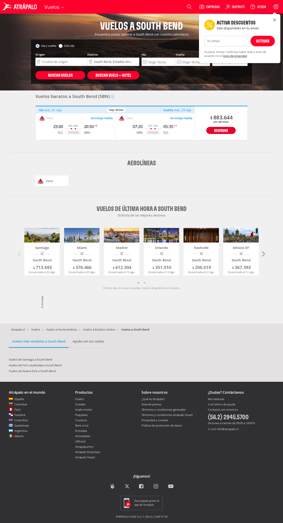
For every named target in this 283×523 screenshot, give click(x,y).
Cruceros (81, 420)
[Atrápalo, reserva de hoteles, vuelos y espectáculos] (20, 7)
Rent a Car (82, 425)
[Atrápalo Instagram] (156, 486)
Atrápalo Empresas (87, 452)
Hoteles (80, 404)
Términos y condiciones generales (163, 410)
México (19, 436)
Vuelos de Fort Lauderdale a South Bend (35, 365)
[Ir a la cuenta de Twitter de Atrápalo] (127, 486)
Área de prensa (151, 404)
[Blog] (112, 486)
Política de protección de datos (162, 425)
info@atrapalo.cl (227, 429)
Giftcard (80, 441)
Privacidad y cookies (155, 420)
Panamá (19, 415)
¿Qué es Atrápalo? (153, 399)
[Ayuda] (258, 6)
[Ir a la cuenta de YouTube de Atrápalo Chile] (170, 486)
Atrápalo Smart (85, 457)
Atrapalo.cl (18, 329)
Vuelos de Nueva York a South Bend (32, 371)
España (19, 399)
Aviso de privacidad (235, 56)
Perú (17, 410)
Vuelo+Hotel (83, 410)
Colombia (20, 404)
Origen (40, 54)
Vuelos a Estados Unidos (99, 329)
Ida (144, 54)
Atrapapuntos (84, 447)
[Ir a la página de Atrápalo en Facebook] (141, 486)
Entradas (81, 431)
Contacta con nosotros (223, 410)
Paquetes (81, 415)
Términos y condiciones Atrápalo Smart (167, 415)
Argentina (20, 431)
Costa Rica (21, 420)
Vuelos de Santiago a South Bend (30, 359)
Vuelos (35, 329)
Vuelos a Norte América (61, 329)
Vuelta (180, 54)
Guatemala (21, 425)
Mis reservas (216, 399)
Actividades (82, 436)
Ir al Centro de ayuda (221, 404)
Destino (92, 54)
